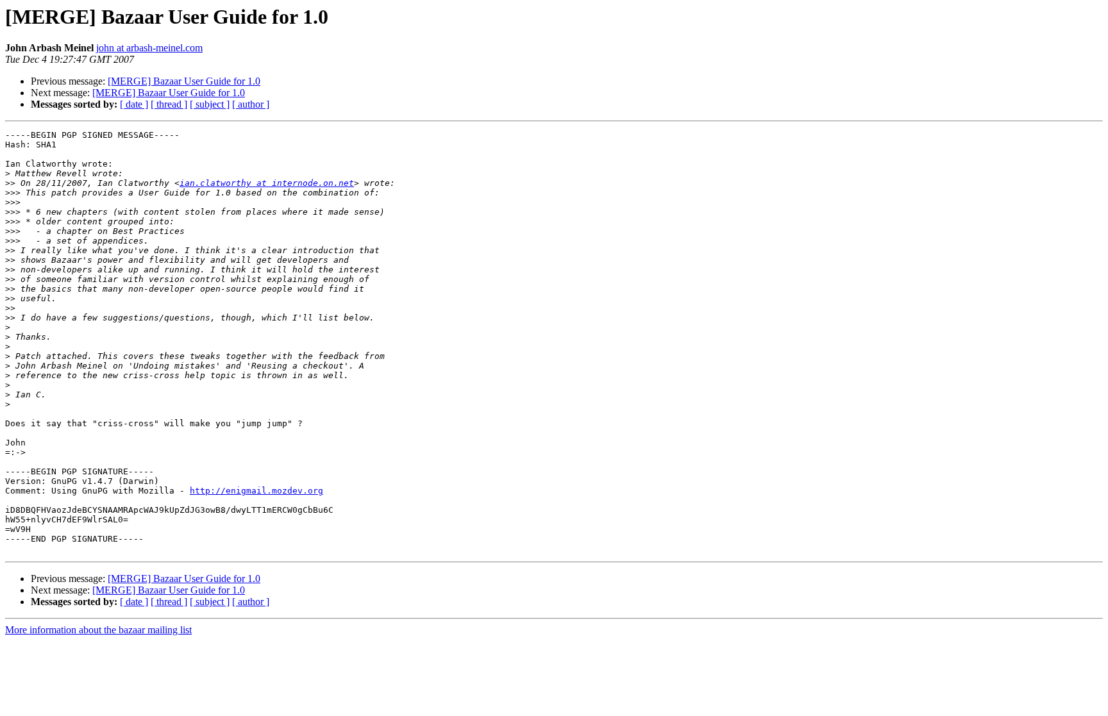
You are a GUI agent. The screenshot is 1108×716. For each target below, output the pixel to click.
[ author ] (250, 104)
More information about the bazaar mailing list (98, 629)
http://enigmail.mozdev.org (256, 490)
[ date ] (134, 104)
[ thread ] (169, 104)
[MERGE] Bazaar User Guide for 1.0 (184, 81)
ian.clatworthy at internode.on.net (267, 183)
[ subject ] (210, 104)
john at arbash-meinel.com (149, 47)
